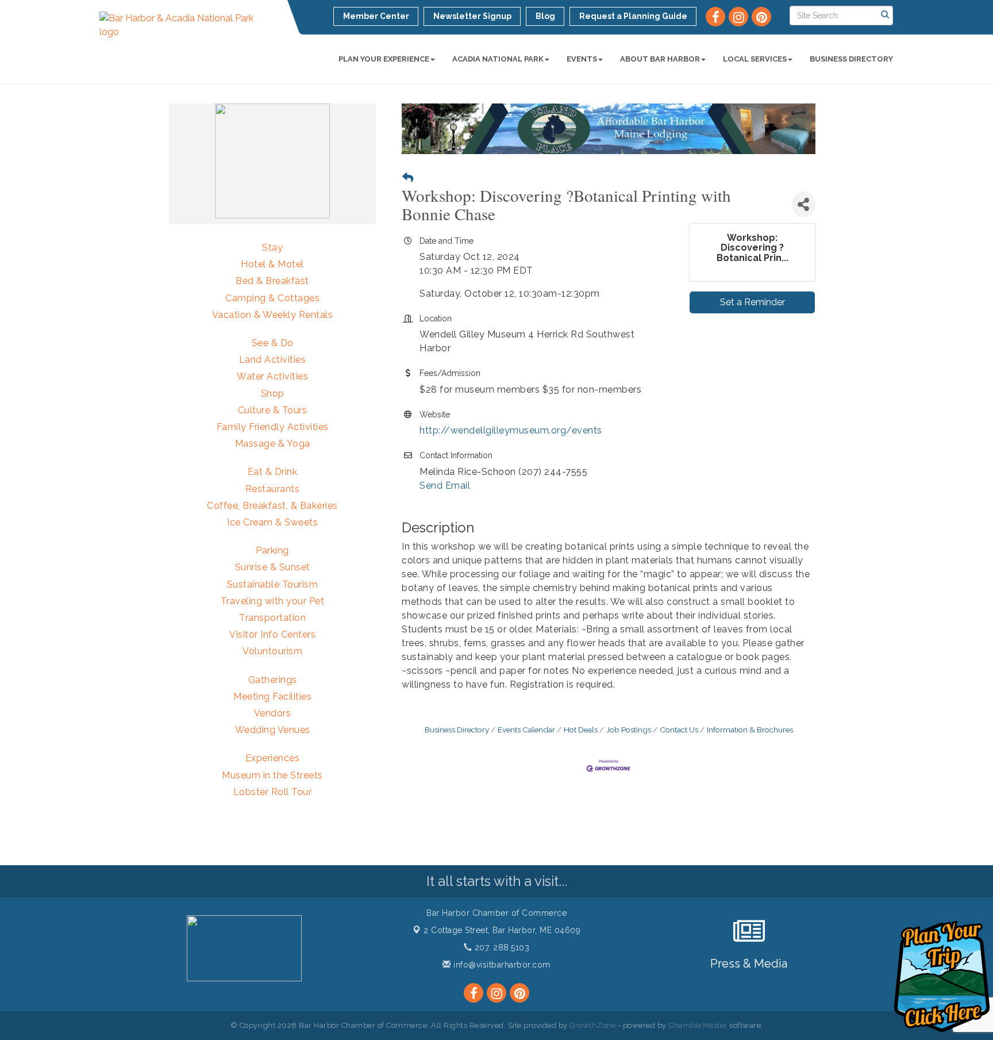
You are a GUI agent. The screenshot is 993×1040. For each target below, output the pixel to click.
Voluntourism (272, 651)
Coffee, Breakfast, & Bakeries (272, 505)
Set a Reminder (752, 302)
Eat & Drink (273, 471)
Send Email (444, 485)
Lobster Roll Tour (272, 791)
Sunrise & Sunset (272, 567)
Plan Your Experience (383, 59)
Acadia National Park (498, 59)
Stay (272, 247)
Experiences (272, 758)
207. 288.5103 (500, 947)
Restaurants (272, 488)
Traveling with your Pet (273, 601)
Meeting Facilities (272, 696)
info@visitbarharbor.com (501, 964)
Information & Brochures (750, 729)
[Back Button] (407, 178)
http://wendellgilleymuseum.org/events (510, 430)
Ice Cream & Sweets (272, 522)
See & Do (273, 342)
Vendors (272, 713)
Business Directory (851, 59)
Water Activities (272, 376)
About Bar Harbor (660, 59)
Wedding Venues (272, 729)
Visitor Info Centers (272, 634)
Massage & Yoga (272, 443)
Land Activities (272, 359)
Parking (272, 550)
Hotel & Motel (272, 264)
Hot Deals (581, 729)
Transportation (272, 617)
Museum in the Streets (272, 775)
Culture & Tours (272, 410)
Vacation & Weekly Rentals (272, 314)
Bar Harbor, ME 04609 (502, 930)
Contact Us (679, 729)
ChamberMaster (698, 1025)
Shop (272, 393)
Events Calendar (526, 729)
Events (582, 59)
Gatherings (272, 679)
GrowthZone (592, 1025)
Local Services (755, 59)
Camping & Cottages (272, 298)
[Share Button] (803, 204)
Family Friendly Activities (273, 426)
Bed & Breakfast (272, 280)
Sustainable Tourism (272, 584)
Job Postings (628, 729)
